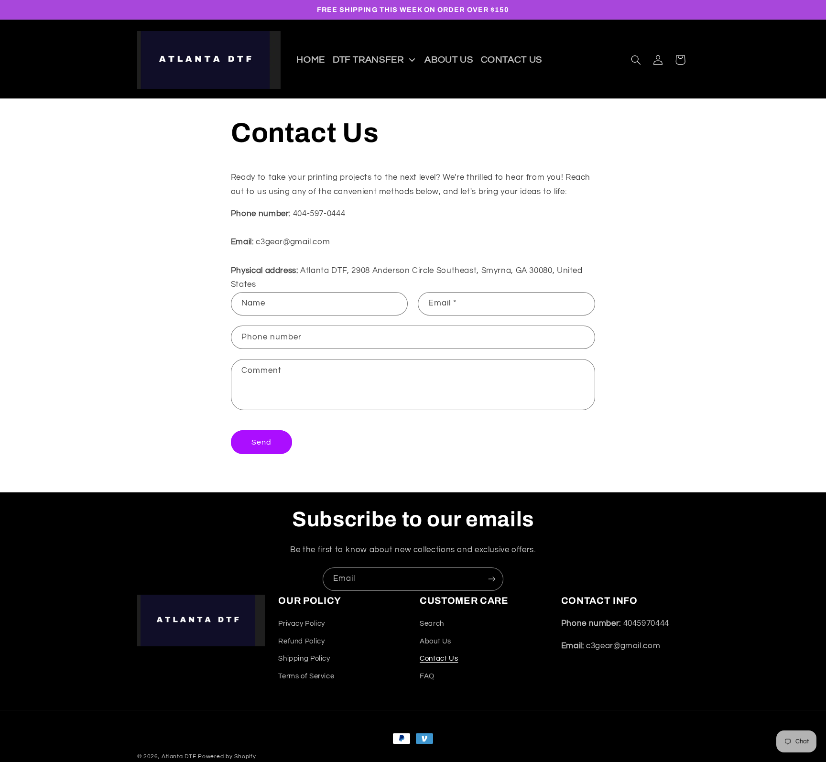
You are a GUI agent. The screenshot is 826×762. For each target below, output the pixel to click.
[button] (636, 60)
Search (432, 623)
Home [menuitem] (310, 60)
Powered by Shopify (227, 756)
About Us (435, 641)
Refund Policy (301, 641)
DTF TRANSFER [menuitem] (368, 60)
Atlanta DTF (179, 756)
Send (261, 442)
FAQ (427, 675)
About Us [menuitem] (448, 60)
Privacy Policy (301, 623)
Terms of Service (306, 675)
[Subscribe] (492, 579)
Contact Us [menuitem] (511, 60)
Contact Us (439, 658)
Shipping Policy (304, 658)
